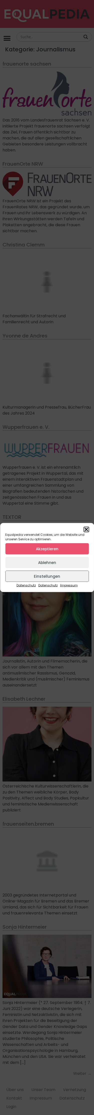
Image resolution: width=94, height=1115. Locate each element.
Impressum (69, 585)
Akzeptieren (47, 548)
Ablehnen (47, 562)
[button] (86, 529)
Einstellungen (47, 576)
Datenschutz (26, 585)
